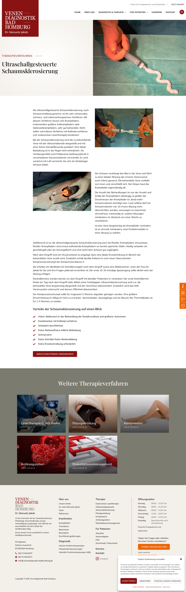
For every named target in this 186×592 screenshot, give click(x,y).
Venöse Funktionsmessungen (71, 545)
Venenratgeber (102, 536)
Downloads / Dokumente (106, 543)
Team (61, 510)
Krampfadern (64, 523)
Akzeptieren (129, 581)
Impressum (166, 587)
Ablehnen (145, 581)
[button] (181, 559)
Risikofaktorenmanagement (108, 523)
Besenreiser (64, 529)
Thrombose (64, 526)
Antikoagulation (103, 520)
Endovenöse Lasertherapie (107, 503)
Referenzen (64, 513)
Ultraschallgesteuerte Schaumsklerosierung (105, 508)
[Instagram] (97, 558)
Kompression (101, 516)
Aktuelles (100, 533)
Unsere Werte (65, 503)
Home (77, 12)
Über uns (89, 12)
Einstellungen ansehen (167, 581)
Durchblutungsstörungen (70, 536)
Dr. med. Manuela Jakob (69, 507)
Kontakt (170, 12)
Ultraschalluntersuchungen (70, 549)
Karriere (157, 12)
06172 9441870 (177, 4)
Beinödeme (64, 533)
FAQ (97, 540)
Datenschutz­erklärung (153, 587)
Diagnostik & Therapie (111, 12)
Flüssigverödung (103, 513)
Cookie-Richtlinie (138, 587)
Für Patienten (138, 12)
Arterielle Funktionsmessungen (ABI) (75, 552)
